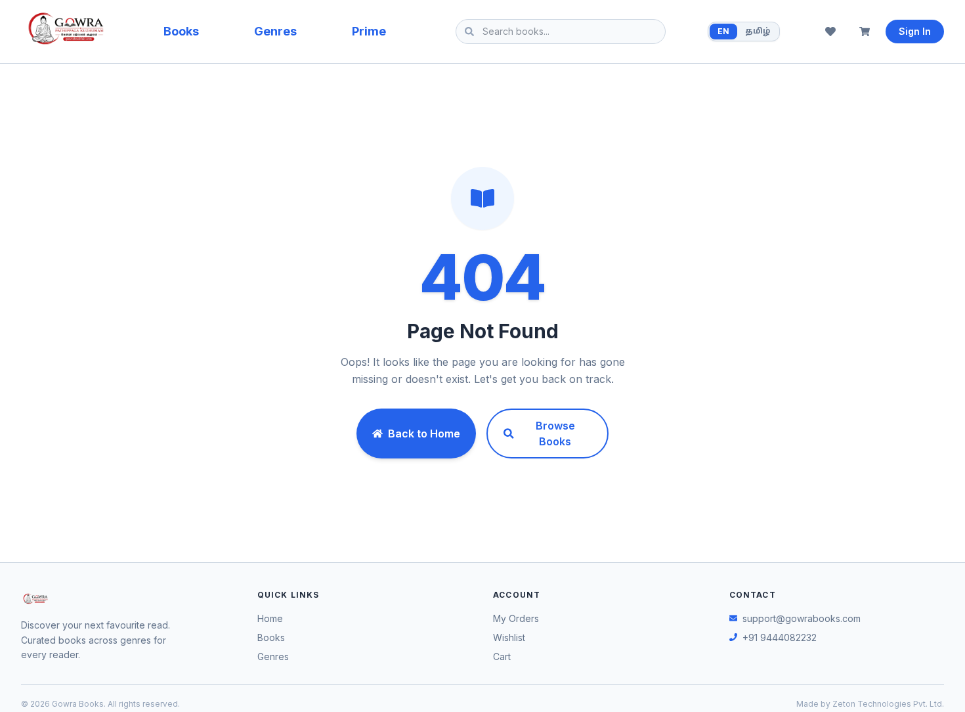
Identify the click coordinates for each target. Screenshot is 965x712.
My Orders (516, 618)
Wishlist (509, 637)
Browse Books (555, 433)
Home (270, 618)
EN (723, 31)
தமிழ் (757, 31)
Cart (502, 656)
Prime (369, 31)
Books (181, 31)
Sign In (915, 31)
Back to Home (424, 433)
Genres (275, 31)
